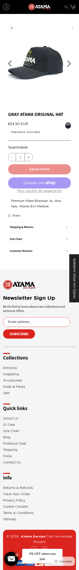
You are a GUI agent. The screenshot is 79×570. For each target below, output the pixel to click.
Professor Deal (14, 443)
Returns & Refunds (18, 487)
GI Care (9, 424)
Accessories (12, 380)
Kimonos (10, 368)
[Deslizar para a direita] (69, 63)
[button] (6, 7)
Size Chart (11, 431)
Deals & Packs (14, 386)
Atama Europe (33, 536)
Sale (6, 393)
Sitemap (9, 519)
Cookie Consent (15, 506)
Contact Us (12, 462)
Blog (7, 437)
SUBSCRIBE (19, 334)
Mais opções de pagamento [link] (39, 190)
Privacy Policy (14, 500)
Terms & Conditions (18, 513)
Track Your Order (16, 494)
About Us (10, 418)
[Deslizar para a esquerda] (10, 63)
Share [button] (16, 215)
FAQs (7, 456)
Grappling (11, 374)
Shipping (10, 449)
